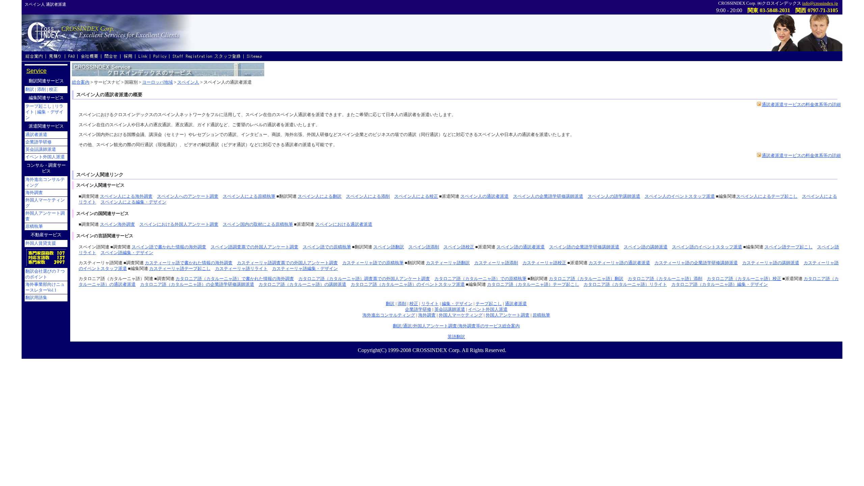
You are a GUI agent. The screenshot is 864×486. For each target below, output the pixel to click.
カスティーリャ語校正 (544, 263)
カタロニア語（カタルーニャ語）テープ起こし (533, 284)
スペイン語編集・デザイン (127, 252)
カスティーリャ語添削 (496, 263)
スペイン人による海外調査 (126, 196)
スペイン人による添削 (368, 196)
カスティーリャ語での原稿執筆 (373, 263)
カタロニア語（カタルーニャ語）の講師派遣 (302, 284)
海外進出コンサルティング (388, 315)
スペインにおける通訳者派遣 (343, 224)
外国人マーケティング (461, 315)
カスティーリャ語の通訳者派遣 (619, 263)
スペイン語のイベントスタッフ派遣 (707, 247)
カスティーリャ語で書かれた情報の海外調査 (189, 263)
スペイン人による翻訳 (320, 196)
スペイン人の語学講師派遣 (614, 196)
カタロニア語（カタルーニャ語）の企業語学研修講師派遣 (197, 284)
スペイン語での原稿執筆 (327, 247)
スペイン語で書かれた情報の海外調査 (169, 247)
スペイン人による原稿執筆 (249, 196)
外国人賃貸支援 (40, 243)
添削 (402, 303)
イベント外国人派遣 (488, 309)
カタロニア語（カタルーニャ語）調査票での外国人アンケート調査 (364, 278)
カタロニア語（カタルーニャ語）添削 (665, 278)
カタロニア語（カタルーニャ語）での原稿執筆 (480, 278)
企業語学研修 (418, 309)
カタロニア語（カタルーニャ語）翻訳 (586, 278)
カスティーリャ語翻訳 (448, 263)
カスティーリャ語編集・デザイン (305, 268)
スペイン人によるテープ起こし (767, 196)
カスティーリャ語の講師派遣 (770, 263)
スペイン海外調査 (117, 224)
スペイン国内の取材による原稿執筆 (258, 224)
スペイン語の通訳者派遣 (520, 247)
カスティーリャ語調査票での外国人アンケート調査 (287, 263)
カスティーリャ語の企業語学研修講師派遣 (696, 263)
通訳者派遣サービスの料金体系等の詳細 (801, 104)
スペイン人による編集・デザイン (133, 202)
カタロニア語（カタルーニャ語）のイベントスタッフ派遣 (408, 284)
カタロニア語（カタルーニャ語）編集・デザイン (719, 284)
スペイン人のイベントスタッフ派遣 (680, 196)
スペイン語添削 (423, 247)
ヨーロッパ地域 (157, 82)
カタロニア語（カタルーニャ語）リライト (625, 284)
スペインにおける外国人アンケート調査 (178, 224)
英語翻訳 (456, 336)
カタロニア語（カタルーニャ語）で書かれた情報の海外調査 (235, 278)
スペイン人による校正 (416, 196)
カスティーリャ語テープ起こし (180, 268)
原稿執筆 (541, 315)
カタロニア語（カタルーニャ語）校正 (744, 278)
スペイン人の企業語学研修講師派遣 (548, 196)
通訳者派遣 (516, 303)
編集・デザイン (457, 303)
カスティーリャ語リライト (241, 268)
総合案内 (80, 82)
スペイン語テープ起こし (788, 247)
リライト (430, 303)
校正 (413, 303)
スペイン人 (188, 82)
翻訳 (390, 303)
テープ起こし (489, 303)
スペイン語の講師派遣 (646, 247)
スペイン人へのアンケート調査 (187, 196)
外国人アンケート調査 (508, 315)
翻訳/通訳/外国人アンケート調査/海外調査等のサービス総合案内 (456, 326)
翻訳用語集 (36, 297)
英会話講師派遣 (449, 309)
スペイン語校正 (458, 247)
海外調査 (427, 315)
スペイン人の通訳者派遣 (484, 196)
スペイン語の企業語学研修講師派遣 (584, 247)
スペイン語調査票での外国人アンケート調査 (254, 247)
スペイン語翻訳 (388, 247)
